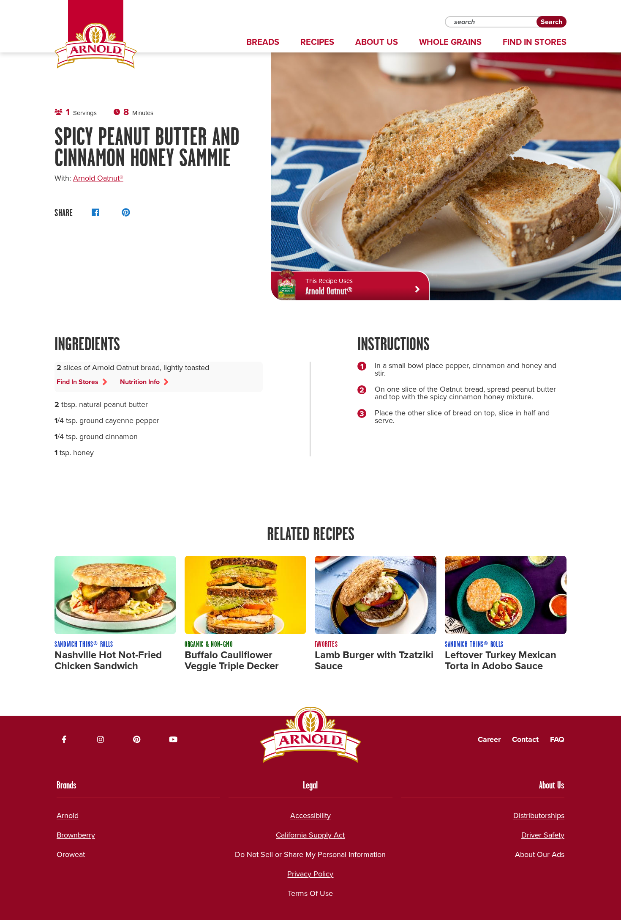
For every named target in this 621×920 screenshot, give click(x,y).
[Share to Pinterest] (125, 212)
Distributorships (538, 815)
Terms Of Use (310, 893)
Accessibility (310, 815)
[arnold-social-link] (64, 739)
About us (376, 41)
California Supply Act (310, 834)
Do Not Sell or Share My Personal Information (310, 854)
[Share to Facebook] (95, 212)
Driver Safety (542, 834)
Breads (262, 41)
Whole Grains (450, 41)
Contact (525, 739)
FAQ (557, 739)
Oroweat (71, 854)
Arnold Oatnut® (98, 178)
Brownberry (76, 834)
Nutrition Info (140, 382)
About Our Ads (539, 854)
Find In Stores (535, 41)
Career (489, 739)
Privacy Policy (310, 873)
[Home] (95, 46)
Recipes (317, 41)
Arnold (68, 815)
